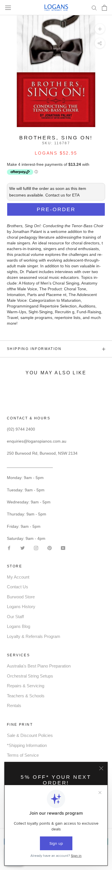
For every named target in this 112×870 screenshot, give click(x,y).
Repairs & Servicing (25, 685)
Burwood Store (21, 596)
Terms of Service (23, 755)
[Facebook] (9, 547)
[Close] (101, 768)
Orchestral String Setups (30, 676)
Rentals (14, 705)
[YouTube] (63, 547)
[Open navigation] (8, 7)
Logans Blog (18, 626)
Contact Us (17, 586)
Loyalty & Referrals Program (33, 636)
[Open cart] (104, 8)
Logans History (21, 606)
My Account (18, 577)
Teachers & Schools (26, 695)
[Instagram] (36, 547)
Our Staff (15, 616)
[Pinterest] (49, 547)
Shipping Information (34, 349)
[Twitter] (22, 547)
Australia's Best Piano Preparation (39, 665)
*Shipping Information (27, 745)
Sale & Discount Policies (30, 735)
